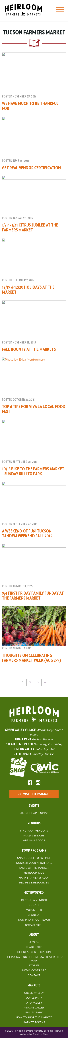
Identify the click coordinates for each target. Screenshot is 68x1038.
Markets (34, 985)
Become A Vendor (34, 900)
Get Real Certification (34, 952)
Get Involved (34, 892)
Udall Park (34, 998)
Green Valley (34, 993)
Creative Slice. (40, 1034)
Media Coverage (34, 970)
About (34, 934)
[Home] (23, 10)
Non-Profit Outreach (34, 920)
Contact (34, 975)
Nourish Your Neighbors (34, 863)
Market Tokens (34, 1022)
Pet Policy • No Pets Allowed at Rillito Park (34, 959)
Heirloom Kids (34, 873)
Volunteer (34, 910)
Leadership (34, 947)
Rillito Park (34, 1012)
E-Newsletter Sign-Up (34, 794)
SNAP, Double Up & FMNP (34, 858)
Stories (34, 965)
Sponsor (34, 915)
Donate (34, 905)
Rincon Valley (34, 1007)
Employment (34, 925)
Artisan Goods (34, 840)
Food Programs (34, 850)
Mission (34, 942)
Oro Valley (34, 1003)
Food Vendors (34, 835)
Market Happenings (34, 813)
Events (34, 805)
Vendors (34, 823)
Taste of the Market (34, 868)
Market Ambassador (34, 878)
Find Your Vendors (34, 831)
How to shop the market (34, 1017)
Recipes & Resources (34, 882)
